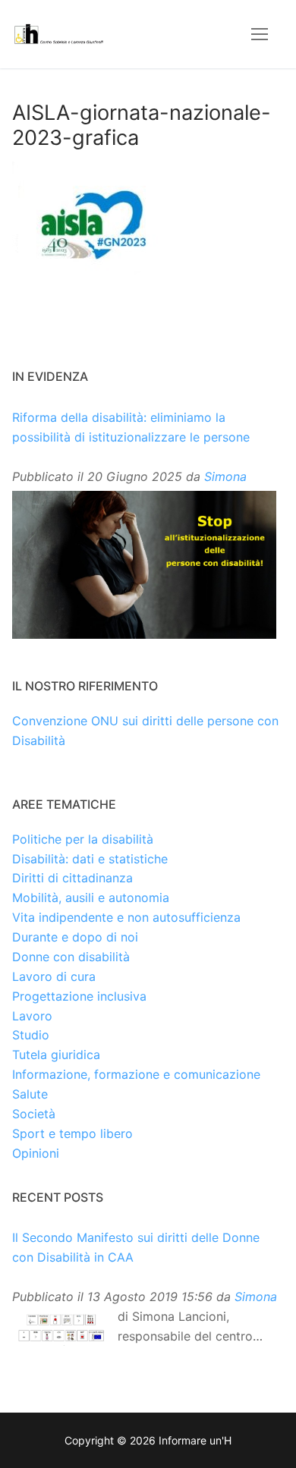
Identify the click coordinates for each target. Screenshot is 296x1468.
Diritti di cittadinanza (72, 877)
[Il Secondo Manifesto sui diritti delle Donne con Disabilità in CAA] (61, 1328)
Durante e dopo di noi (75, 937)
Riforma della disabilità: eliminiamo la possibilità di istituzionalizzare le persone (131, 427)
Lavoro (32, 1015)
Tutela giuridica (56, 1054)
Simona (225, 476)
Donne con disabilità (71, 956)
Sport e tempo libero (72, 1133)
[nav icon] (259, 34)
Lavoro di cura (54, 976)
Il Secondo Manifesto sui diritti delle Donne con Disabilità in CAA (136, 1247)
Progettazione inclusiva (79, 996)
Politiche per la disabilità (82, 839)
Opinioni (35, 1153)
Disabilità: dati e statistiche (90, 858)
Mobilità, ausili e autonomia (90, 897)
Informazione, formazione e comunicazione (136, 1074)
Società (33, 1113)
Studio (30, 1034)
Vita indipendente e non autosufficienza (126, 917)
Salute (30, 1094)
